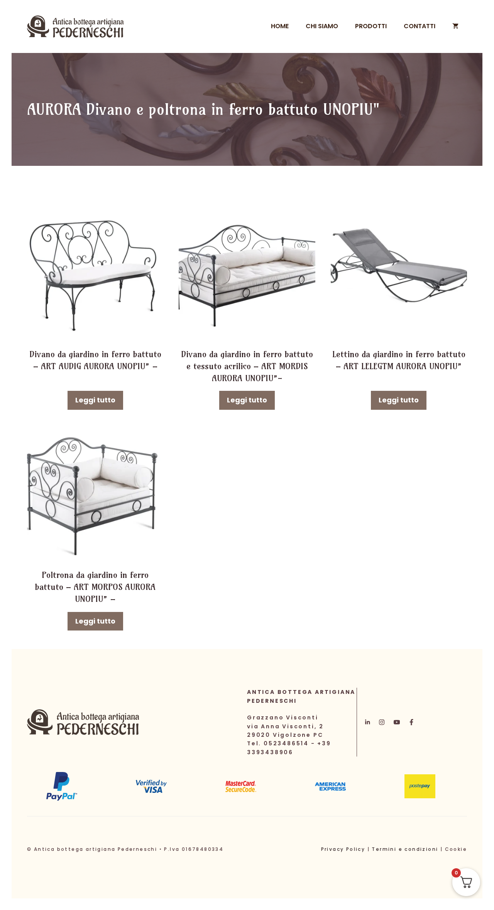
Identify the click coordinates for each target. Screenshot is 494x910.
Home (280, 26)
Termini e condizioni (405, 849)
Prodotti (371, 26)
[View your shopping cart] (455, 26)
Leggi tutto (95, 400)
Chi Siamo (322, 26)
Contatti (419, 26)
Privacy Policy (343, 849)
